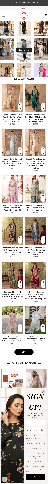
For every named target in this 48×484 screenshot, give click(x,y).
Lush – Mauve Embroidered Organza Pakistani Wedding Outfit (12, 338)
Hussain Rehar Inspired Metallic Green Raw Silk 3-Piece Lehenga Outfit (35, 207)
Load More (24, 352)
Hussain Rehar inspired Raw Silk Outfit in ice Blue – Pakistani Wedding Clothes (12, 162)
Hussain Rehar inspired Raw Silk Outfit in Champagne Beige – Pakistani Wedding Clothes (35, 163)
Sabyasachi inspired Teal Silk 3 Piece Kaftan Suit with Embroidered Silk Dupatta (35, 251)
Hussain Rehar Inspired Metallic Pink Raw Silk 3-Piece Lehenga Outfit (12, 207)
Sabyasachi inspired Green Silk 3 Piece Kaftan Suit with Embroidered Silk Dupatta (12, 295)
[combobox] (29, 430)
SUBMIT (35, 476)
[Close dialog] (43, 391)
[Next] (44, 49)
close (44, 3)
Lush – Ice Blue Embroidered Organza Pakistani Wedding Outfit (36, 338)
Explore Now (24, 50)
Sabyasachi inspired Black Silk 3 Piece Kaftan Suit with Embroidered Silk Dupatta (12, 251)
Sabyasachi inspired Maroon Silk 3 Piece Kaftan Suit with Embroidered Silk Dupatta (35, 295)
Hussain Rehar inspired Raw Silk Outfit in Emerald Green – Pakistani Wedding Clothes (35, 118)
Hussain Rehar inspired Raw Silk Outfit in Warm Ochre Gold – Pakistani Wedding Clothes (12, 118)
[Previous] (4, 49)
